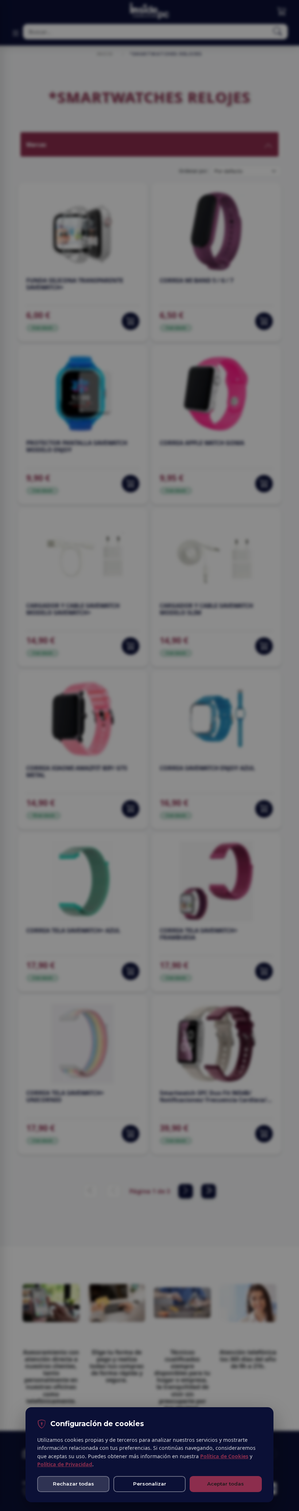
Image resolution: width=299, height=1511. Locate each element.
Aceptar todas (225, 1484)
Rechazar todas (73, 1484)
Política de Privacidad (64, 1464)
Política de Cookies (224, 1456)
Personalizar (149, 1484)
